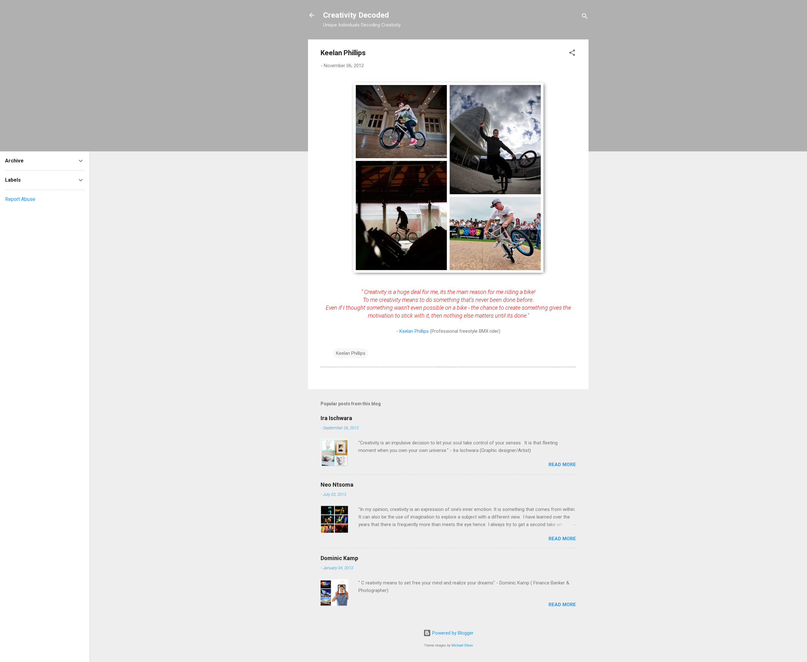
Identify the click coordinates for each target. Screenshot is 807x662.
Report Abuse (20, 199)
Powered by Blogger (452, 633)
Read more (562, 464)
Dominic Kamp (339, 558)
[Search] (585, 17)
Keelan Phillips (414, 331)
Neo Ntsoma (337, 484)
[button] (572, 54)
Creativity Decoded (356, 15)
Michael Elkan (462, 645)
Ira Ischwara (336, 418)
